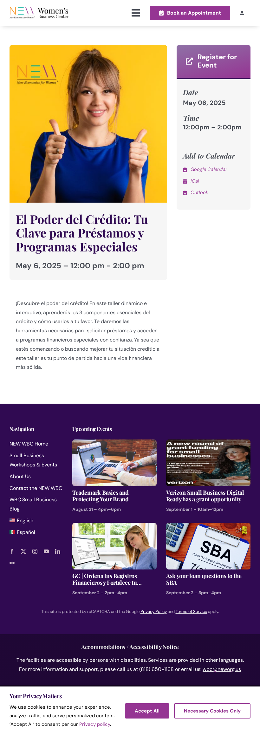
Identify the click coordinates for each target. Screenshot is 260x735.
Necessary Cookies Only (212, 711)
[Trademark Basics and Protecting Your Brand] (114, 443)
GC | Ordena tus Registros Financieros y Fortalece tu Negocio (104, 579)
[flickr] (12, 562)
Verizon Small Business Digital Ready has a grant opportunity (205, 496)
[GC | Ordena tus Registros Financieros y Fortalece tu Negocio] (114, 527)
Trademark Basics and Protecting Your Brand (100, 496)
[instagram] (34, 551)
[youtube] (46, 551)
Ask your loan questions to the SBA (204, 579)
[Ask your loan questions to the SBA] (208, 527)
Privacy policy (94, 724)
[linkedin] (57, 551)
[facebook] (12, 551)
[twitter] (23, 551)
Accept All (147, 711)
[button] (190, 13)
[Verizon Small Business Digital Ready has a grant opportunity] (208, 443)
